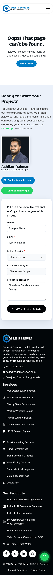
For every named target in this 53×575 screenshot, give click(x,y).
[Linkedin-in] (23, 553)
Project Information (18, 280)
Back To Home (26, 63)
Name (11, 222)
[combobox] (26, 257)
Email (11, 236)
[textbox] (24, 257)
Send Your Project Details (26, 309)
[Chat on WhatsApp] (44, 557)
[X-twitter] (15, 553)
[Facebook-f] (6, 553)
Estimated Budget (18, 265)
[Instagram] (32, 553)
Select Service (16, 251)
